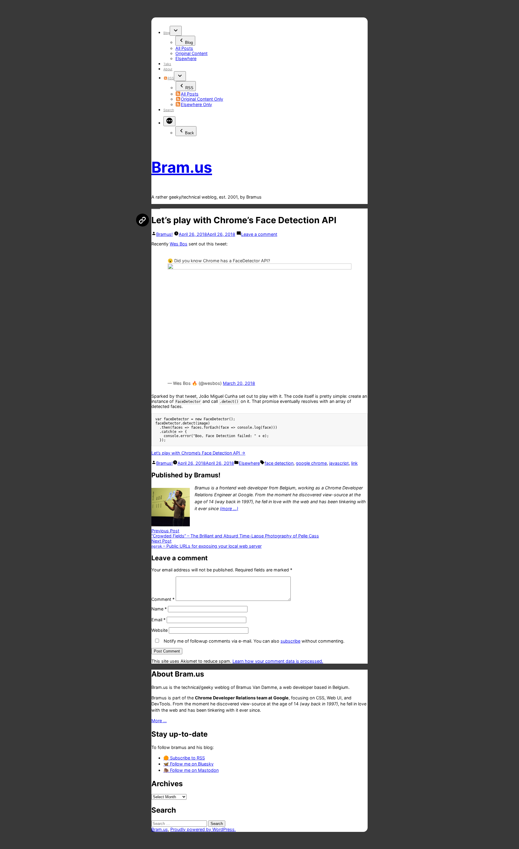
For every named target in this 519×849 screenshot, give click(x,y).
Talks (167, 64)
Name (159, 608)
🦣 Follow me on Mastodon (191, 770)
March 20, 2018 (239, 383)
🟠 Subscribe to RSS (184, 757)
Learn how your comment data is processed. (277, 661)
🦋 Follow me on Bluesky (188, 763)
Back (189, 133)
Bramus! (164, 234)
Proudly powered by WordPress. (203, 829)
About (167, 69)
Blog (166, 33)
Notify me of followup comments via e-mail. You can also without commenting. (253, 641)
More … (159, 720)
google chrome (311, 463)
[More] (169, 121)
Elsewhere (185, 58)
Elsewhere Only (196, 104)
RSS (171, 78)
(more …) (229, 508)
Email (158, 619)
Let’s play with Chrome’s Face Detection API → (198, 452)
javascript (339, 463)
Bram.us (181, 167)
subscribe (290, 641)
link (354, 463)
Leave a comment (259, 234)
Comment (163, 599)
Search (168, 110)
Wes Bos (178, 243)
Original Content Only (202, 99)
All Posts (184, 48)
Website (159, 630)
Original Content (191, 53)
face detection (279, 463)
